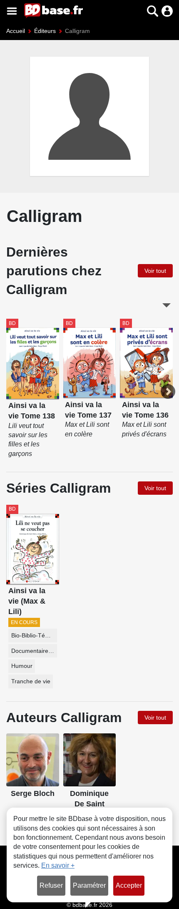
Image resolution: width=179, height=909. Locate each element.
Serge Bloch (33, 793)
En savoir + (58, 865)
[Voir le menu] (11, 11)
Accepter (129, 885)
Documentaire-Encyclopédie (34, 651)
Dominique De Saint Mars (89, 803)
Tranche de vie (30, 681)
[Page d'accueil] (53, 11)
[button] (138, 11)
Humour (21, 666)
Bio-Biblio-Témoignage (34, 635)
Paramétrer (89, 885)
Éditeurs (45, 31)
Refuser (51, 885)
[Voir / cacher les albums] (166, 305)
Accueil (15, 31)
